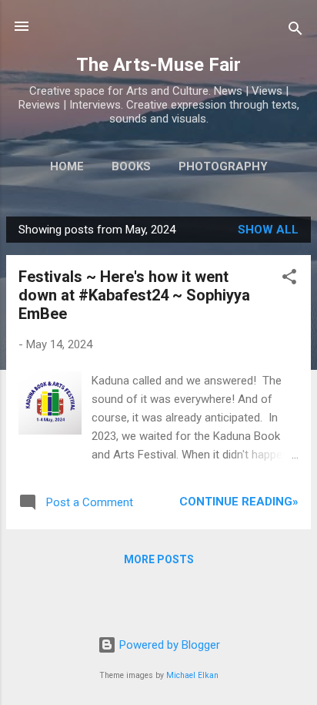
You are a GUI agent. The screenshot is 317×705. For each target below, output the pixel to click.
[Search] (295, 31)
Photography (223, 166)
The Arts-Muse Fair (158, 65)
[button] (289, 279)
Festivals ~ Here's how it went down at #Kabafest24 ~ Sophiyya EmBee (134, 295)
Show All (268, 230)
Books (131, 166)
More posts (159, 559)
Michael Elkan (192, 675)
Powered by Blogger (168, 645)
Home (67, 166)
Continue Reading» (239, 502)
